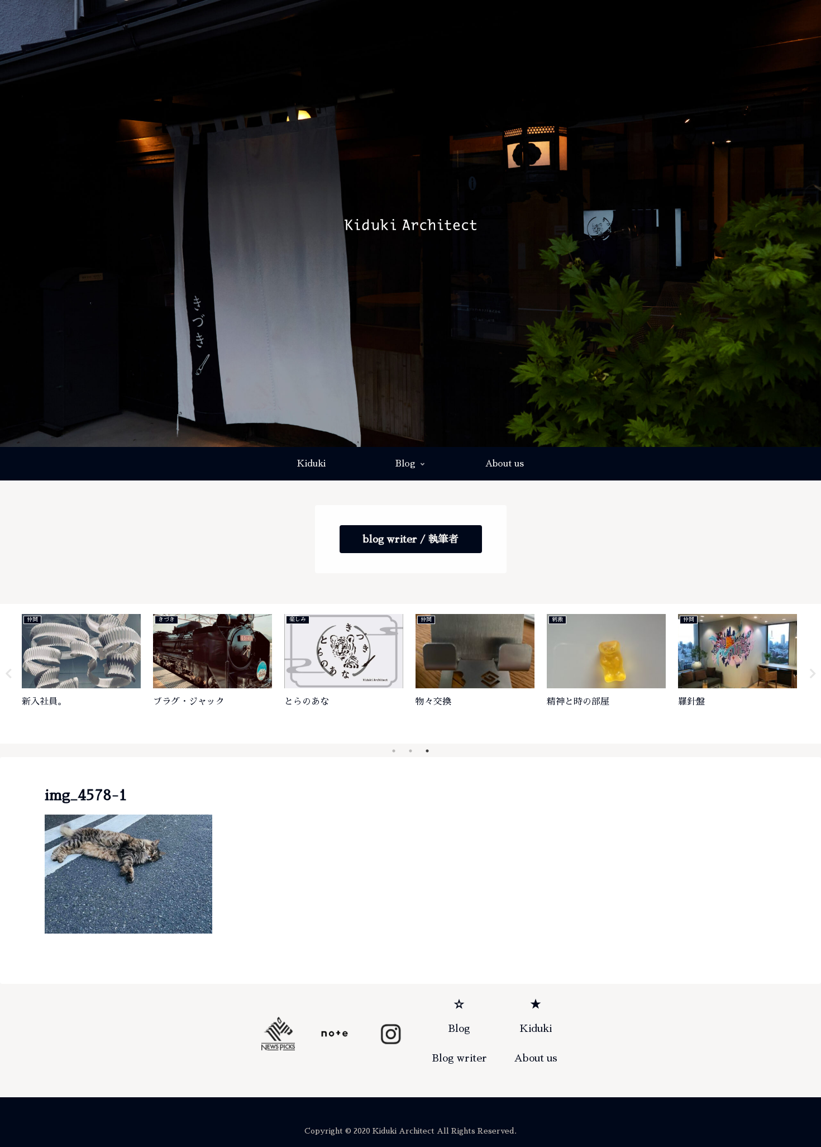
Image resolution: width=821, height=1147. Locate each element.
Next (812, 673)
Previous (8, 673)
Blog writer (459, 1058)
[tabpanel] (81, 672)
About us (535, 1058)
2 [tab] (410, 750)
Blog (459, 1029)
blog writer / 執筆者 (411, 539)
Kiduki (535, 1029)
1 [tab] (393, 750)
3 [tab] (427, 750)
